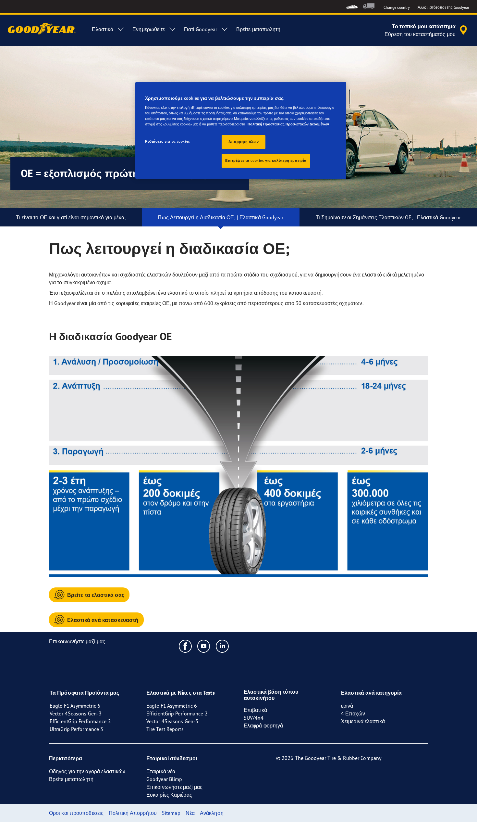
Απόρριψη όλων (243, 141)
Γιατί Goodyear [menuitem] (200, 29)
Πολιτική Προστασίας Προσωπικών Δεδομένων (288, 124)
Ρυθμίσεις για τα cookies (167, 141)
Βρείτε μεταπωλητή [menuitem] (258, 29)
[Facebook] (185, 645)
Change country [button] (397, 7)
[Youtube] (204, 645)
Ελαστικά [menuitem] (102, 29)
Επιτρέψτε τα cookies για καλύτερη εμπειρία (266, 160)
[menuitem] (352, 6)
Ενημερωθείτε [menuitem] (148, 29)
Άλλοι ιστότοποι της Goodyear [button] (443, 7)
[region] (240, 130)
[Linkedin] (222, 645)
